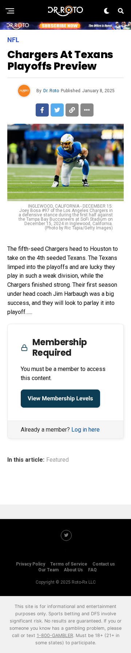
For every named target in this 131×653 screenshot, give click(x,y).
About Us (73, 569)
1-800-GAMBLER (55, 635)
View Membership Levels (60, 398)
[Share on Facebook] (42, 110)
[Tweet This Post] (57, 110)
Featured (57, 460)
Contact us (103, 564)
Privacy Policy (30, 564)
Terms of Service (68, 564)
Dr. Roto (51, 90)
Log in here (85, 429)
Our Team (48, 569)
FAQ (92, 569)
